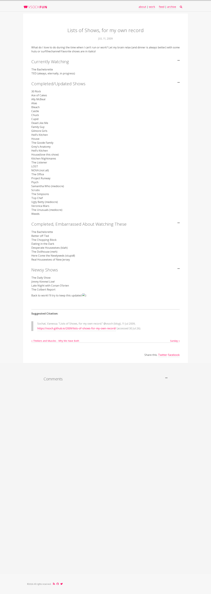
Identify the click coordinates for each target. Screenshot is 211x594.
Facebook (174, 355)
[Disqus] (105, 427)
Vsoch (37, 7)
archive (171, 7)
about (142, 7)
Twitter (162, 355)
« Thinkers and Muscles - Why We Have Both (55, 340)
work (152, 7)
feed (161, 7)
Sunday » (175, 340)
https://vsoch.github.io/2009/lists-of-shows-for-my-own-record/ (76, 328)
